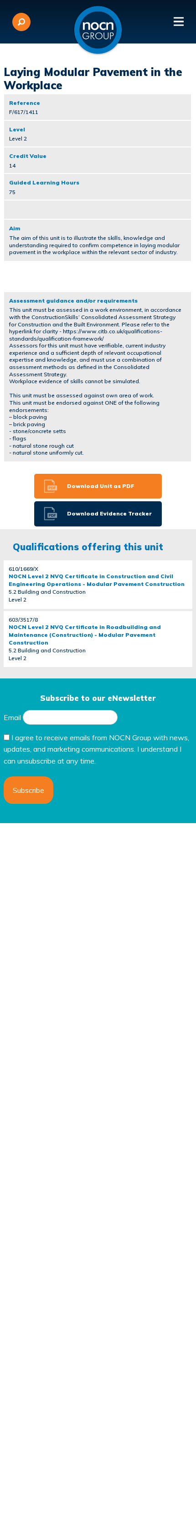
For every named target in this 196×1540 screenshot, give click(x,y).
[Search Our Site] (21, 22)
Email (12, 717)
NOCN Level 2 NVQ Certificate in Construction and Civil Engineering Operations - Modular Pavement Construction (97, 580)
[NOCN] (98, 30)
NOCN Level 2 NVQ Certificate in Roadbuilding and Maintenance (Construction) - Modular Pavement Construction (85, 635)
